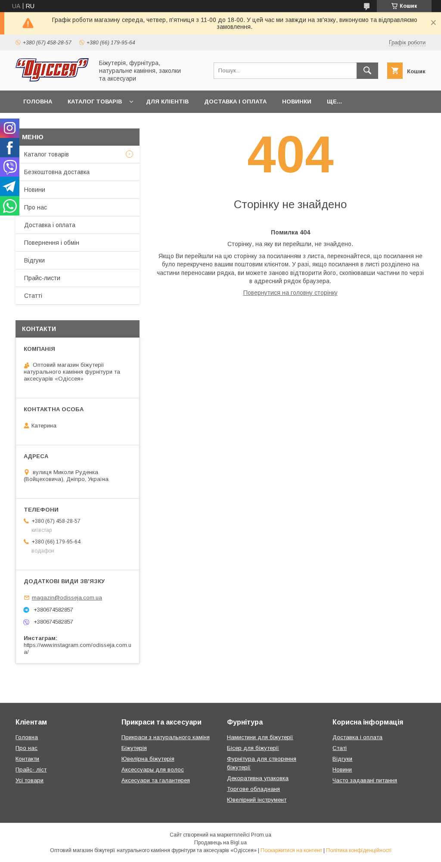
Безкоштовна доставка (57, 172)
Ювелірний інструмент (256, 799)
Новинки (296, 101)
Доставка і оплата (235, 101)
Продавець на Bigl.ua (220, 843)
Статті (33, 295)
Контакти (27, 759)
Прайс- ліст (31, 769)
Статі (339, 748)
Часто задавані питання (364, 780)
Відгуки (34, 260)
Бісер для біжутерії (253, 748)
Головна (37, 101)
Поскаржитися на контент (291, 850)
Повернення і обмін (51, 242)
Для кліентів (167, 101)
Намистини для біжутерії (260, 737)
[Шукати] (367, 70)
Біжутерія (134, 748)
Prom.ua (261, 835)
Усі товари (29, 780)
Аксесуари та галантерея (155, 780)
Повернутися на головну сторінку (290, 292)
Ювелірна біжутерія (147, 759)
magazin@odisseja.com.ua (67, 597)
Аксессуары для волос (152, 769)
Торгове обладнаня (253, 789)
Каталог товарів (95, 101)
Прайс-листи (42, 278)
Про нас (35, 207)
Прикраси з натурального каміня (165, 737)
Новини (34, 189)
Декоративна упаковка (258, 778)
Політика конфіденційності (358, 850)
